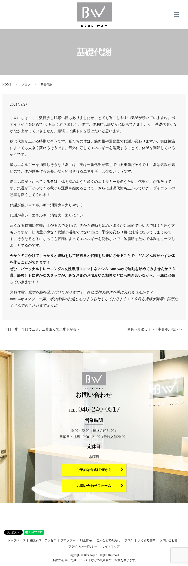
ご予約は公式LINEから (94, 470)
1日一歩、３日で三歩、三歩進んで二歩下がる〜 (43, 329)
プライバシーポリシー (83, 546)
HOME (6, 84)
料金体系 (86, 540)
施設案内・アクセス (43, 540)
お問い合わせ (168, 540)
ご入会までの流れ (108, 540)
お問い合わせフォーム (94, 486)
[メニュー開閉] (176, 14)
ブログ (26, 84)
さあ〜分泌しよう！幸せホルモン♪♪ (154, 329)
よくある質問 (146, 540)
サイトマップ (111, 546)
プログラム (68, 540)
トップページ (16, 540)
